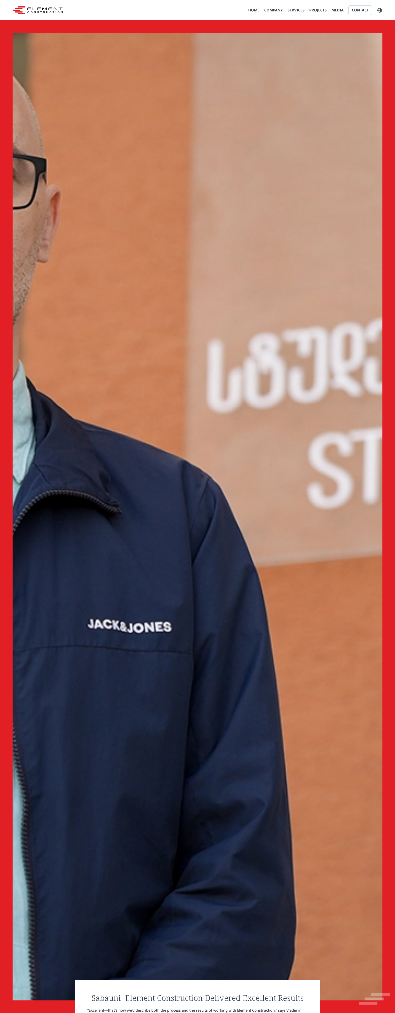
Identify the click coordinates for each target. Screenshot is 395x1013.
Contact (360, 10)
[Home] (38, 10)
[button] (379, 10)
